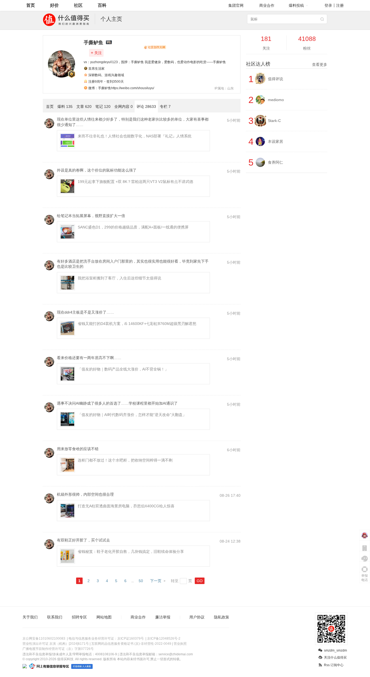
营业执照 (180, 644)
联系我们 (54, 617)
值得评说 (275, 79)
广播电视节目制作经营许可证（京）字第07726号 (58, 649)
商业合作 (266, 5)
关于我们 (30, 617)
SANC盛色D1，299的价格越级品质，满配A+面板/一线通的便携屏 (133, 227)
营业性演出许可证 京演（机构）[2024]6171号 (55, 644)
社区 (78, 5)
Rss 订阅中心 (333, 665)
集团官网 (236, 5)
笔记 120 (103, 106)
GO (200, 581)
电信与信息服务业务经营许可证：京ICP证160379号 (106, 638)
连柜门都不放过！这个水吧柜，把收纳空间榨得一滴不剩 (125, 460)
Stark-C (274, 120)
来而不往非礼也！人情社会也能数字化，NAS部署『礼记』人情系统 (135, 136)
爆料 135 (65, 106)
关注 (96, 52)
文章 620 (84, 106)
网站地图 (104, 617)
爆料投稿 (296, 5)
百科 (102, 5)
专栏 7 (165, 106)
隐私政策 (221, 617)
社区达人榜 (286, 64)
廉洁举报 (162, 617)
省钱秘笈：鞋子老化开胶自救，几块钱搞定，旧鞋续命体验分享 (131, 551)
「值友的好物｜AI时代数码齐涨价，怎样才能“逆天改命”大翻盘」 (132, 414)
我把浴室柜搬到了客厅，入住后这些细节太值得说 (119, 278)
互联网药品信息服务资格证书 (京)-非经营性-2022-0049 (131, 644)
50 (141, 581)
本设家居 (275, 141)
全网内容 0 (123, 106)
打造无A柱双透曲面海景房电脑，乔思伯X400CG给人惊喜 (126, 506)
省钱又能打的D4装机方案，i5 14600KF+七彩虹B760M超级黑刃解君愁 (137, 323)
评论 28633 (146, 106)
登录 (328, 5)
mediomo (276, 100)
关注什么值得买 (335, 657)
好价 (54, 5)
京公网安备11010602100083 (43, 638)
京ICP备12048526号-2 (163, 638)
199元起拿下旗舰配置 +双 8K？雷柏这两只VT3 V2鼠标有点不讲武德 (135, 181)
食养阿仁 (275, 162)
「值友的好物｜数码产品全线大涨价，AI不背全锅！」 (123, 369)
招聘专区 (79, 617)
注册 (340, 5)
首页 (30, 5)
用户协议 (197, 617)
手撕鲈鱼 (93, 42)
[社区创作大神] (155, 47)
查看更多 (319, 64)
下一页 (155, 581)
